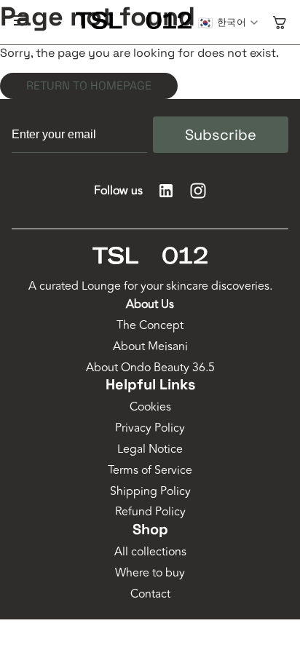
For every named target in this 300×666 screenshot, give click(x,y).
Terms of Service (150, 470)
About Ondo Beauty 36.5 (150, 368)
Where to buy (150, 573)
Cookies (150, 407)
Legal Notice (150, 449)
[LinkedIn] (166, 190)
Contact (150, 594)
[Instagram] (198, 190)
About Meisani (150, 346)
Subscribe (220, 134)
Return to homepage (88, 85)
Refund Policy (150, 512)
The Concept (150, 325)
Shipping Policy (150, 491)
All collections (150, 552)
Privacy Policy (150, 428)
